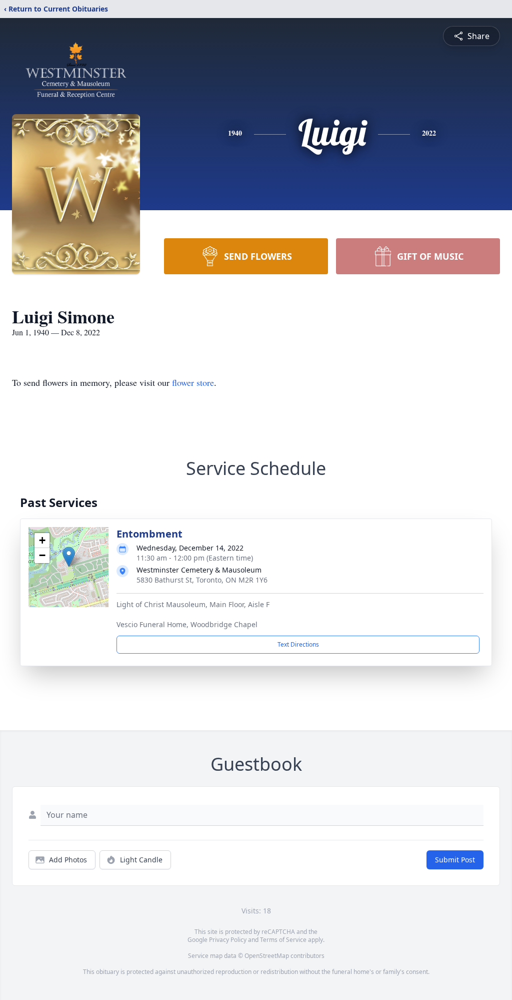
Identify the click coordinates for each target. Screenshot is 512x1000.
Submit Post (455, 859)
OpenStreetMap (266, 955)
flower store (193, 382)
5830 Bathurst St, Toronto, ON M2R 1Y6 (202, 580)
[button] (68, 557)
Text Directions (298, 644)
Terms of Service (283, 939)
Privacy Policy (227, 939)
